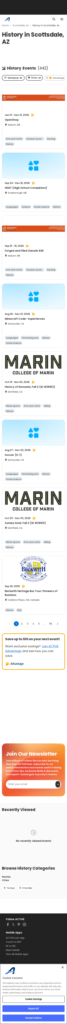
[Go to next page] (57, 623)
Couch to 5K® (13, 942)
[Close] (62, 967)
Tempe (11, 888)
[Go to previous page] (9, 623)
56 (50, 623)
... (44, 623)
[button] (34, 78)
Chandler (27, 888)
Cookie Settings (33, 999)
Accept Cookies (33, 1017)
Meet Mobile (13, 950)
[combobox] (13, 78)
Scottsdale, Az (21, 25)
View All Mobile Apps (17, 954)
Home (5, 25)
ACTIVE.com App (15, 937)
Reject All (33, 1008)
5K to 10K (11, 946)
